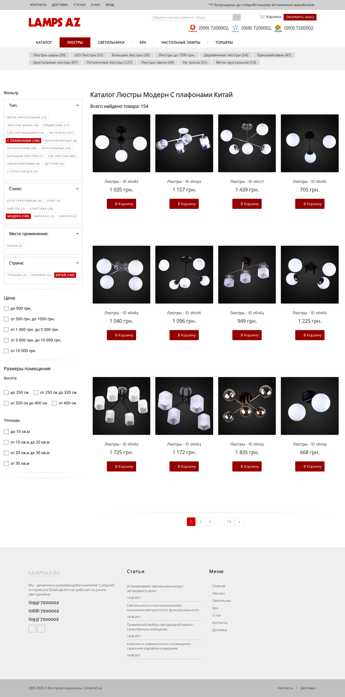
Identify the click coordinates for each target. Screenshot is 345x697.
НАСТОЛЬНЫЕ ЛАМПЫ (180, 42)
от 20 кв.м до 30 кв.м (30, 452)
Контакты (38, 5)
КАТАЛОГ (44, 42)
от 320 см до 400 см (29, 402)
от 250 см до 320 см (58, 392)
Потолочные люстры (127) (109, 62)
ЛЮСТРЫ (75, 42)
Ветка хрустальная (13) (236, 62)
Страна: (16, 263)
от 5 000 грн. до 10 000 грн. (36, 339)
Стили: (15, 188)
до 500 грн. (21, 308)
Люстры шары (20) (49, 55)
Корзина (273, 16)
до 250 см (20, 392)
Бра (215, 608)
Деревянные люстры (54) (226, 55)
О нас (95, 5)
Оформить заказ (300, 17)
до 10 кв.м (20, 431)
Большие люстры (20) (131, 55)
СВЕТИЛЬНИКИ (111, 42)
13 (229, 521)
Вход (110, 5)
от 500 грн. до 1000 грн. (33, 318)
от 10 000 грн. (23, 350)
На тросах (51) (195, 62)
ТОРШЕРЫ (224, 42)
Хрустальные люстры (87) (55, 62)
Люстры (218, 593)
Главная (218, 586)
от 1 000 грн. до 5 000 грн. (35, 329)
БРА (143, 42)
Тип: (13, 105)
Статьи (79, 5)
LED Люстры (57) (89, 55)
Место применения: (28, 233)
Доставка (60, 5)
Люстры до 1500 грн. (177, 55)
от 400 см (67, 402)
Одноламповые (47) (274, 55)
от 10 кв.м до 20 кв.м (30, 441)
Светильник (221, 601)
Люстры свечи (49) (157, 62)
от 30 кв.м (20, 463)
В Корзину (123, 203)
